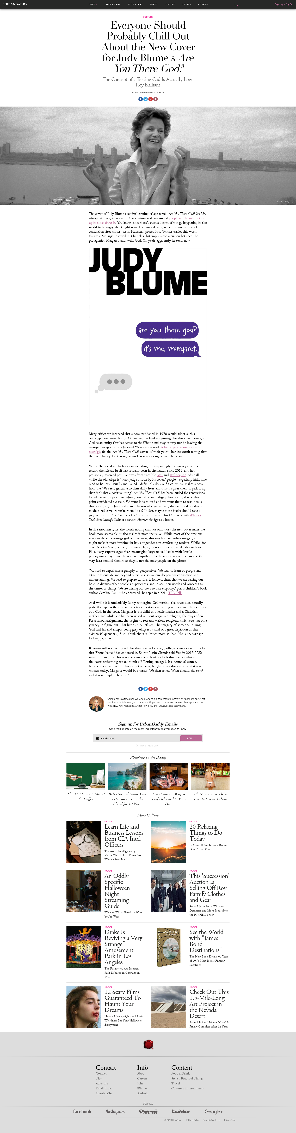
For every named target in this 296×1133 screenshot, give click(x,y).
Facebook (82, 1112)
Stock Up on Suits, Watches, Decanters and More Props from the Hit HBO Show (208, 910)
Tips (99, 1078)
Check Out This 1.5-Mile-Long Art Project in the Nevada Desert (209, 1004)
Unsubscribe (104, 1093)
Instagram (115, 1112)
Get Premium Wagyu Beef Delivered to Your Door (169, 799)
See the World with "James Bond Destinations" (206, 941)
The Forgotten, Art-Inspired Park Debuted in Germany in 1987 (122, 973)
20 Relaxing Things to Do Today (205, 833)
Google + (214, 1112)
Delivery (203, 4)
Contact (101, 1073)
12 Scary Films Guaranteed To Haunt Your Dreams (122, 1001)
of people (175, 447)
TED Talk (175, 593)
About (141, 1073)
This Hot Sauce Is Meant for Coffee (86, 796)
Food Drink (113, 4)
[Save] (155, 99)
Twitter (181, 1112)
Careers (142, 1078)
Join (140, 1083)
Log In (289, 4)
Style (135, 4)
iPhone (142, 1088)
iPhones (195, 515)
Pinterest (148, 1112)
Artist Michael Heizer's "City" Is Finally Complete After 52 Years (209, 1024)
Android (142, 1093)
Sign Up (279, 4)
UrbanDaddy (15, 4)
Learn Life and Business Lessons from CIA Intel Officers (123, 836)
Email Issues (104, 1088)
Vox (160, 475)
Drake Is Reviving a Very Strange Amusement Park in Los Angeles (123, 947)
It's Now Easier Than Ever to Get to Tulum (210, 796)
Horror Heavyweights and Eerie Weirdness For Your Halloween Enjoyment (123, 1020)
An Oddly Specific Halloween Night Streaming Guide (117, 891)
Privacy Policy (230, 1120)
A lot (164, 447)
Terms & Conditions (211, 1120)
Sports (186, 4)
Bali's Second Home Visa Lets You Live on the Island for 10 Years (127, 799)
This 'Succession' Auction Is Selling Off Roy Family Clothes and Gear (209, 888)
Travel (154, 4)
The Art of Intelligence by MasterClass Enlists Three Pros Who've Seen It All (123, 855)
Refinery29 (178, 475)
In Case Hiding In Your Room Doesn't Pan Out (208, 847)
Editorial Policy (192, 1120)
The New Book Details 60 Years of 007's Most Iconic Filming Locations (208, 961)
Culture (170, 4)
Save (150, 99)
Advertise (102, 1083)
